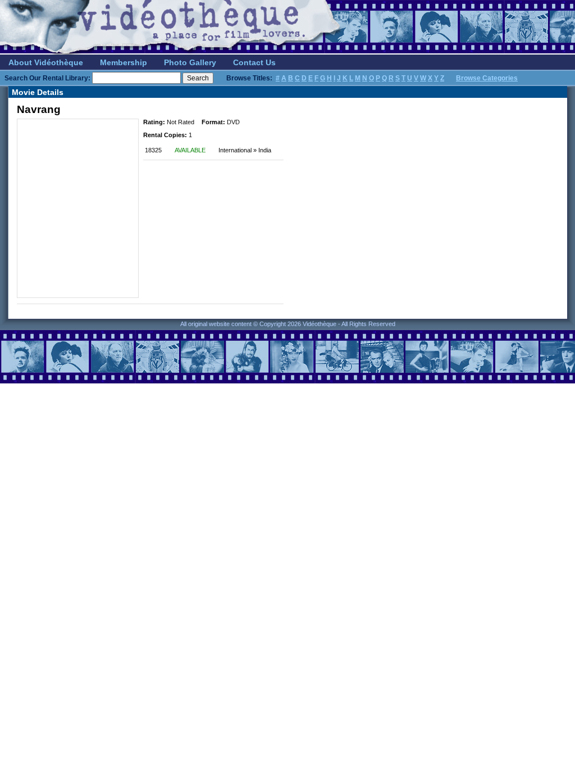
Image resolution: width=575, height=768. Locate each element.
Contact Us (254, 62)
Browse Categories (487, 78)
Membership (123, 62)
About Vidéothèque (45, 62)
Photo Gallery (190, 62)
